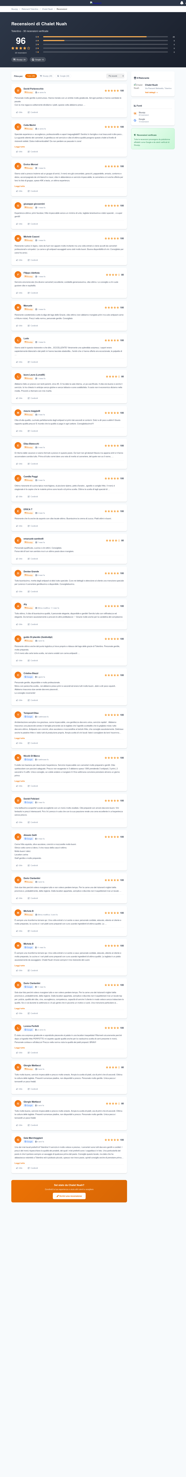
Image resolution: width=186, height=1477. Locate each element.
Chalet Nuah (47, 9)
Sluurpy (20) (47, 76)
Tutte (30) (31, 76)
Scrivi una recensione (70, 1196)
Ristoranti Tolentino (30, 9)
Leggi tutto (20, 147)
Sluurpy (14, 9)
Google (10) (64, 76)
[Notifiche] (182, 3)
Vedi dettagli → (151, 92)
